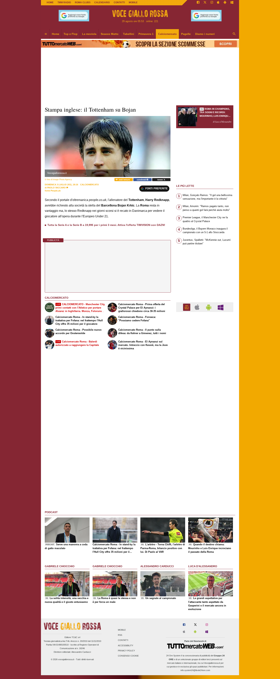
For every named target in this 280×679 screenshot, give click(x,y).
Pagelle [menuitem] (186, 33)
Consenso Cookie (128, 656)
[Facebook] (198, 2)
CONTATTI (119, 2)
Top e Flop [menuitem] (71, 33)
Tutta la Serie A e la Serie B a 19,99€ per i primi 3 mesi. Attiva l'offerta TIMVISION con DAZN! (106, 224)
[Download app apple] (218, 2)
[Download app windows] (231, 2)
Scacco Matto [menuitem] (109, 33)
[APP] (187, 307)
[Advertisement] (204, 462)
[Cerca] (234, 34)
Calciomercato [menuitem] (167, 33)
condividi (142, 179)
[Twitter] (205, 2)
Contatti (123, 640)
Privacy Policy (126, 650)
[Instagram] (211, 2)
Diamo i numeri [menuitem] (205, 33)
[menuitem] (46, 34)
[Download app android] (225, 2)
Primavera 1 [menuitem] (146, 33)
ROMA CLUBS (82, 2)
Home (50, 2)
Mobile (122, 630)
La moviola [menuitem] (89, 33)
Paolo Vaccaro (56, 187)
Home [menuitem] (55, 33)
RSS (120, 635)
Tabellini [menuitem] (128, 33)
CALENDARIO (102, 2)
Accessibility (125, 645)
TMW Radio (64, 2)
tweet (160, 179)
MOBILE (133, 2)
